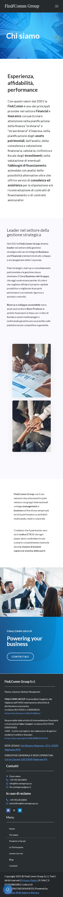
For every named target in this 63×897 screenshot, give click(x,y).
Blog (11, 859)
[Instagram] (14, 810)
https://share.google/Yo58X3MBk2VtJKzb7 (26, 738)
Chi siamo (13, 835)
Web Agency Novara (27, 892)
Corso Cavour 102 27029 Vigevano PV (26, 759)
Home (12, 828)
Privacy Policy (29, 880)
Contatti (13, 865)
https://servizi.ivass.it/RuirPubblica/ (23, 713)
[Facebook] (8, 810)
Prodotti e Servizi (17, 841)
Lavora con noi (16, 853)
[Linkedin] (20, 810)
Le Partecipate (16, 847)
